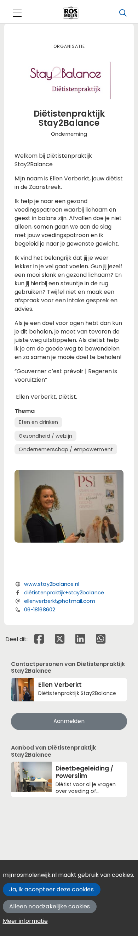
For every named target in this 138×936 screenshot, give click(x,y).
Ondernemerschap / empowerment (66, 449)
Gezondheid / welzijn (45, 435)
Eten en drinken (38, 422)
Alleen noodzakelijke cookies (49, 906)
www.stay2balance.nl (51, 584)
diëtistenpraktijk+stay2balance (64, 592)
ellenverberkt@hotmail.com (60, 601)
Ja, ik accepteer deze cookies (51, 889)
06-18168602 (39, 609)
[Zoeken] (123, 13)
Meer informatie (25, 921)
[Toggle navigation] (16, 13)
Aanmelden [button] (69, 721)
